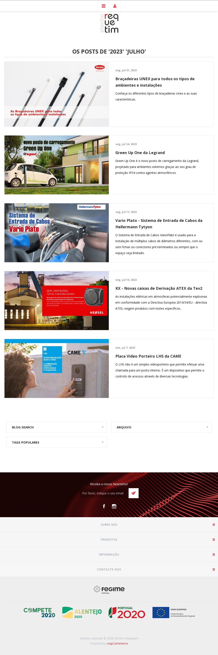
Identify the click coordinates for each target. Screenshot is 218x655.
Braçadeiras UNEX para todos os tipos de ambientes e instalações (155, 82)
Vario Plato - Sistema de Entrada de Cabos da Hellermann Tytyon (158, 223)
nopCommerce (117, 643)
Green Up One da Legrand (140, 152)
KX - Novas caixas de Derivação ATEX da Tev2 (158, 288)
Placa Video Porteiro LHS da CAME (148, 356)
